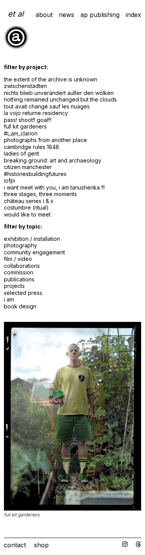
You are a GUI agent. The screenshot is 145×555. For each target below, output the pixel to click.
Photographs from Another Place (45, 140)
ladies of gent (21, 153)
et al (16, 14)
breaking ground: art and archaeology (52, 160)
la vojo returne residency (36, 113)
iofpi (9, 180)
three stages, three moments (40, 194)
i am (9, 299)
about (44, 15)
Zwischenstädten (25, 86)
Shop (41, 545)
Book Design (20, 306)
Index (133, 15)
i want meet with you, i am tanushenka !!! (54, 187)
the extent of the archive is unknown (50, 79)
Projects (14, 286)
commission (18, 272)
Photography (20, 245)
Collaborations (22, 265)
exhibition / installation (32, 238)
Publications (19, 279)
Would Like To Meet (27, 214)
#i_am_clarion (21, 133)
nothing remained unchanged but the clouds (60, 99)
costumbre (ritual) (26, 207)
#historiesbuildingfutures (35, 174)
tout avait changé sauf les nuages (47, 106)
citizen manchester (28, 167)
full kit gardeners (25, 126)
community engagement (34, 252)
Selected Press (23, 292)
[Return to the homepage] (16, 47)
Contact (15, 545)
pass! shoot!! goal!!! (27, 120)
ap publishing (99, 15)
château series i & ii (28, 201)
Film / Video (18, 259)
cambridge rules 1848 (31, 147)
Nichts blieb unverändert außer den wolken (59, 93)
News (66, 15)
